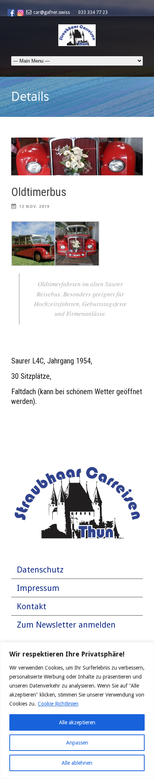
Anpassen (77, 743)
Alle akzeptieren (77, 722)
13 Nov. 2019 (34, 206)
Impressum (38, 588)
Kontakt (31, 606)
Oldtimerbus (39, 192)
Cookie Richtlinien (58, 704)
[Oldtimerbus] (77, 156)
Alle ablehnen (77, 763)
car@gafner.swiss (51, 12)
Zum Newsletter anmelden (66, 624)
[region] (77, 710)
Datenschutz (40, 569)
